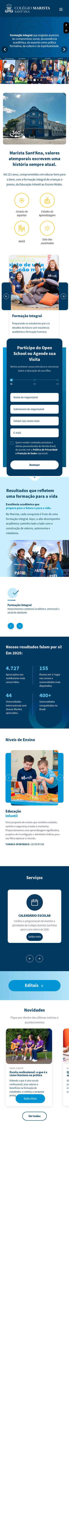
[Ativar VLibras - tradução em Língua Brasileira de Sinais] (66, 31)
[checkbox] (11, 442)
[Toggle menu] (61, 9)
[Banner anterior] (4, 49)
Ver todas (34, 1116)
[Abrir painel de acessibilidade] (66, 25)
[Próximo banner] (64, 49)
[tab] (28, 80)
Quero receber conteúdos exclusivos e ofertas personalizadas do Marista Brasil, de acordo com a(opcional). (36, 448)
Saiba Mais (30, 1098)
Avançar (34, 465)
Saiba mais (34, 936)
